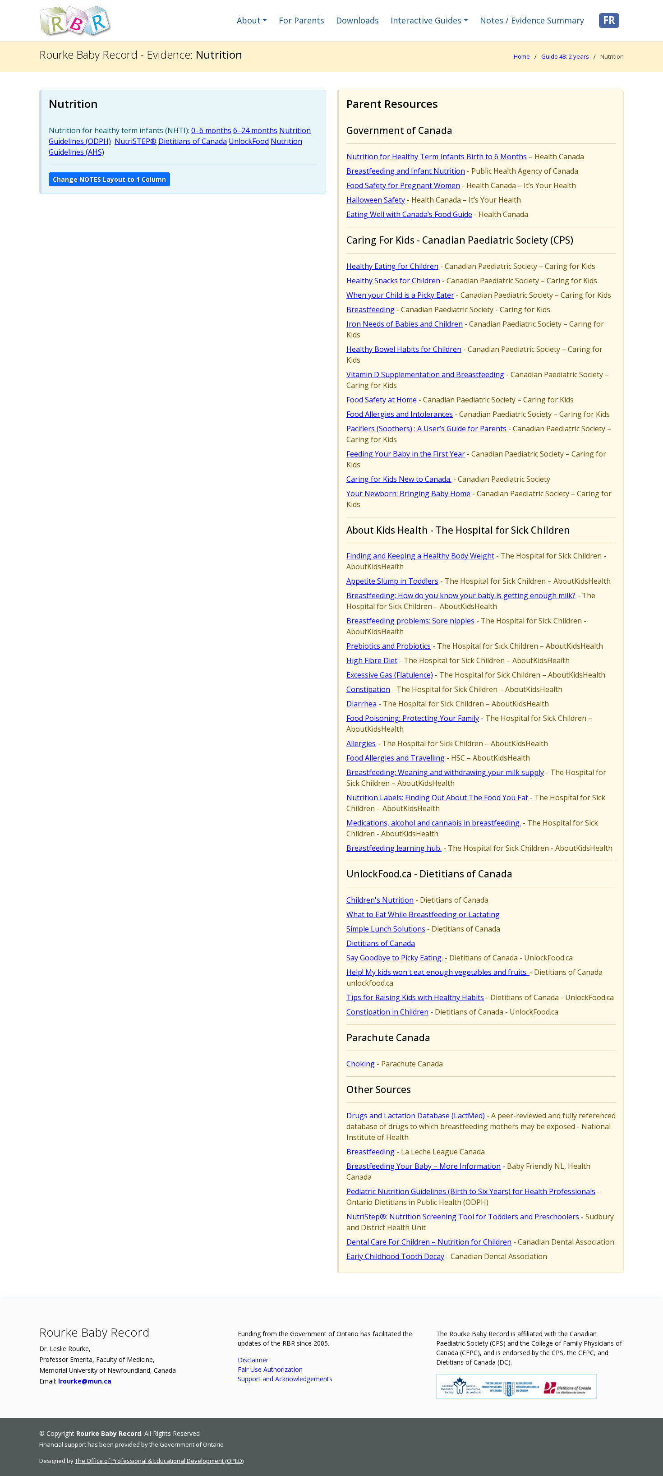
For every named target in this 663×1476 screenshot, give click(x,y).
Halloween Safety (375, 200)
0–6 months (211, 130)
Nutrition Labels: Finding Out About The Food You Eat (437, 798)
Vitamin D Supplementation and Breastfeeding (425, 374)
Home (522, 56)
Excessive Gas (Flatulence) (389, 675)
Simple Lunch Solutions (385, 929)
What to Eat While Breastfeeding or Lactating (423, 914)
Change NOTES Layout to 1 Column (109, 179)
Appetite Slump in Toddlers (392, 581)
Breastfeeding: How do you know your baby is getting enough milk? (461, 595)
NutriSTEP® (136, 141)
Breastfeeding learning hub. (394, 848)
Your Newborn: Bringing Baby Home (408, 493)
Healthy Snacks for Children (393, 281)
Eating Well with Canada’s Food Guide (409, 214)
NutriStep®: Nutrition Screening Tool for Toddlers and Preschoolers (462, 1217)
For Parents (301, 20)
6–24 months (255, 130)
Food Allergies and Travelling (395, 758)
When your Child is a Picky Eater (400, 295)
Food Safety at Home (381, 400)
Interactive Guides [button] (426, 20)
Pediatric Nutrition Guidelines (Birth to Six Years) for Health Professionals (470, 1191)
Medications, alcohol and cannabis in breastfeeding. (433, 823)
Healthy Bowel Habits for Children (403, 349)
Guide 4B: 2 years (565, 56)
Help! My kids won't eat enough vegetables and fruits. (437, 972)
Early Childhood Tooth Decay (395, 1256)
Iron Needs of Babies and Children (404, 324)
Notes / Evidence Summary (532, 20)
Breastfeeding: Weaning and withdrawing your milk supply (445, 772)
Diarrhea (361, 704)
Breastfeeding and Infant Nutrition (405, 171)
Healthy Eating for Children (392, 266)
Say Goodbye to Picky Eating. (395, 958)
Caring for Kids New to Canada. (398, 479)
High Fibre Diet (371, 660)
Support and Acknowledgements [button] (285, 1379)
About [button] (249, 20)
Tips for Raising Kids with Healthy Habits (415, 997)
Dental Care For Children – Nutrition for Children (428, 1242)
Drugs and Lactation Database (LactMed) (415, 1116)
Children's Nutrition (380, 900)
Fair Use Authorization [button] (270, 1369)
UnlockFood (249, 141)
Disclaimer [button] (253, 1360)
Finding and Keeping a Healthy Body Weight (420, 556)
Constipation (368, 689)
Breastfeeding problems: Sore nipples (410, 621)
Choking (360, 1064)
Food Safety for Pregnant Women (403, 185)
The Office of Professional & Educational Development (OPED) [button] (159, 1461)
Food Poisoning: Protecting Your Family (412, 718)
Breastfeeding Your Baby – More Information (423, 1166)
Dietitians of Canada (192, 141)
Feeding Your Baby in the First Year (405, 454)
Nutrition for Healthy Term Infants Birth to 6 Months (436, 156)
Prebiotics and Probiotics (388, 646)
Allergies (361, 743)
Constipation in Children (387, 1012)
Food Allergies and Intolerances (399, 414)
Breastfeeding (370, 309)
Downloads (357, 20)
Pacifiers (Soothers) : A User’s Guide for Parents (426, 429)
